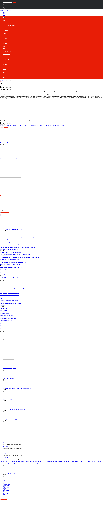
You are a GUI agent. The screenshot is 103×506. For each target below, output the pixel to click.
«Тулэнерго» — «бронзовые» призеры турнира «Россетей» (14, 333)
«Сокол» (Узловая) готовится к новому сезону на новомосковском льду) (17, 237)
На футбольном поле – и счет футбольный (10, 158)
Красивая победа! (4, 313)
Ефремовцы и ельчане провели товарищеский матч (12, 298)
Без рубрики (33, 461)
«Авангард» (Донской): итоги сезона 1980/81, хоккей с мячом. (14, 409)
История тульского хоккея (8, 59)
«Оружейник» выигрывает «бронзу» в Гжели (11, 347)
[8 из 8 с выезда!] (10, 140)
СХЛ (4, 72)
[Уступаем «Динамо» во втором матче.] (8, 472)
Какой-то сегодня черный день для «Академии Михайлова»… (14, 328)
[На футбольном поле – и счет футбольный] (10, 156)
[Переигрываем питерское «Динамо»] (8, 367)
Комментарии (5, 337)
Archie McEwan (5, 457)
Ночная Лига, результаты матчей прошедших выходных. (13, 282)
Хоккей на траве (6, 75)
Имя (1, 206)
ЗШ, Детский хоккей (7, 51)
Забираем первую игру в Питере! (8, 323)
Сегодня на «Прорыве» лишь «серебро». (9, 293)
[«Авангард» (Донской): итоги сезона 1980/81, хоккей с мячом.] (8, 408)
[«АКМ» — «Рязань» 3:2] (10, 172)
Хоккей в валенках (7, 67)
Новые (4, 335)
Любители (5, 43)
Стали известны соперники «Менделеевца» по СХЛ (12, 267)
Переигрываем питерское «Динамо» (9, 368)
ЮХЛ (4, 77)
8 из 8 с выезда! (4, 142)
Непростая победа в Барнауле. (7, 272)
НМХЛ (4, 69)
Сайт (1, 210)
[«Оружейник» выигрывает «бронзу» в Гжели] (8, 346)
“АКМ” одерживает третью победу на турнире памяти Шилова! (15, 190)
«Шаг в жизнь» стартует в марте (8, 242)
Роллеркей (5, 64)
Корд (77, 461)
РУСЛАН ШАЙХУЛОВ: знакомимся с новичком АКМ (13, 229)
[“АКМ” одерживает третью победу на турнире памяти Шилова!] (10, 188)
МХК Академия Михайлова (10, 25)
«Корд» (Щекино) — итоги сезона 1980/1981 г (11, 419)
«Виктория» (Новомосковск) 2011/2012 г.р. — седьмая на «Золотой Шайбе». (18, 247)
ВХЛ (4, 17)
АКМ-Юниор (7, 28)
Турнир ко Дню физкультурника (8, 378)
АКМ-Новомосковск (8, 30)
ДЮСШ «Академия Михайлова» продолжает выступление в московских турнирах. (19, 257)
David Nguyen (5, 446)
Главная (1, 80)
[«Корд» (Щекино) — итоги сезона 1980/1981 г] (8, 418)
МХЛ (4, 23)
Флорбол (4, 61)
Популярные (5, 336)
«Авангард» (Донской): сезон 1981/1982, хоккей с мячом (13, 429)
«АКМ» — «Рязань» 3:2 (6, 174)
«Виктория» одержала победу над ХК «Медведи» (11, 303)
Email (1, 208)
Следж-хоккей (6, 56)
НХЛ (4, 48)
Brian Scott (4, 442)
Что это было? (3, 308)
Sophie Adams (5, 453)
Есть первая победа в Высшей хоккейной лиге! (11, 252)
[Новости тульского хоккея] (5, 10)
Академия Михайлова (9, 35)
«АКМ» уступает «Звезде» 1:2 (8, 399)
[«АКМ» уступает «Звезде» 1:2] (8, 398)
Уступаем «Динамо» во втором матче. (9, 473)
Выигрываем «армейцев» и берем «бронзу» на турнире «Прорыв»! (16, 288)
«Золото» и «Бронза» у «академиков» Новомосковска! (13, 262)
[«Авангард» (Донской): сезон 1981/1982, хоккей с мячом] (8, 428)
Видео (4, 20)
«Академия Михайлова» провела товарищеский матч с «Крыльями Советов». (17, 388)
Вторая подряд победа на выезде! (8, 318)
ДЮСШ (4, 33)
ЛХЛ (4, 46)
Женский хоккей (6, 54)
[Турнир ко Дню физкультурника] (8, 377)
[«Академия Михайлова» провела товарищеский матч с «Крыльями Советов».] (8, 387)
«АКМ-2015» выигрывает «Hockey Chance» (10, 277)
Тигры (6, 38)
